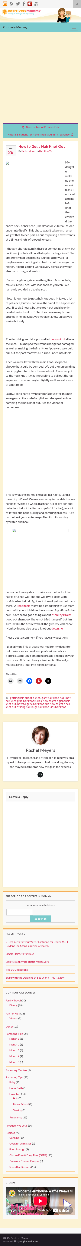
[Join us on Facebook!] (23, 3)
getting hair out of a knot (25, 697)
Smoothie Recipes (20, 1167)
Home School (21, 1104)
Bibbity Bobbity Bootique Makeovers (27, 961)
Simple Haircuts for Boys (20, 953)
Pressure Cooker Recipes (24, 1161)
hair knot (65, 697)
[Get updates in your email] (5, 3)
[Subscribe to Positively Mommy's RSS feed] (11, 3)
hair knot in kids (32, 700)
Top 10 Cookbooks (17, 969)
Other (9, 1026)
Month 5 (14, 1062)
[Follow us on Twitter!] (18, 3)
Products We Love (17, 1125)
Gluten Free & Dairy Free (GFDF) (28, 1155)
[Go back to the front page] (40, 15)
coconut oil (58, 339)
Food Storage (17, 1149)
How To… (15, 1094)
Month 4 (14, 1056)
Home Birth (16, 1088)
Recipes (10, 1132)
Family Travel (13, 1000)
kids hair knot (58, 707)
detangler (57, 628)
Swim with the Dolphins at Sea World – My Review (35, 977)
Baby (12, 1082)
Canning (14, 1137)
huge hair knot (40, 707)
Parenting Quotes (16, 1070)
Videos (13, 1018)
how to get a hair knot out (33, 703)
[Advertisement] (40, 80)
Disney (13, 1005)
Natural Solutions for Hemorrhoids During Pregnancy (39, 134)
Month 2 (14, 1044)
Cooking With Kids (20, 1143)
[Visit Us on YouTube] (36, 3)
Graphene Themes (28, 1241)
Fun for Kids (13, 1013)
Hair (41, 151)
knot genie (23, 605)
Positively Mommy (15, 27)
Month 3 (14, 1050)
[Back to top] (72, 1237)
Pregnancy (15, 1117)
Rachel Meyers (29, 151)
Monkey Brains (61, 614)
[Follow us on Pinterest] (30, 3)
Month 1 (14, 1038)
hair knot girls (14, 700)
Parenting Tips (14, 1077)
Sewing (17, 1110)
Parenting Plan (14, 1033)
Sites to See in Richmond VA (42, 127)
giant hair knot (50, 697)
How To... (48, 151)
